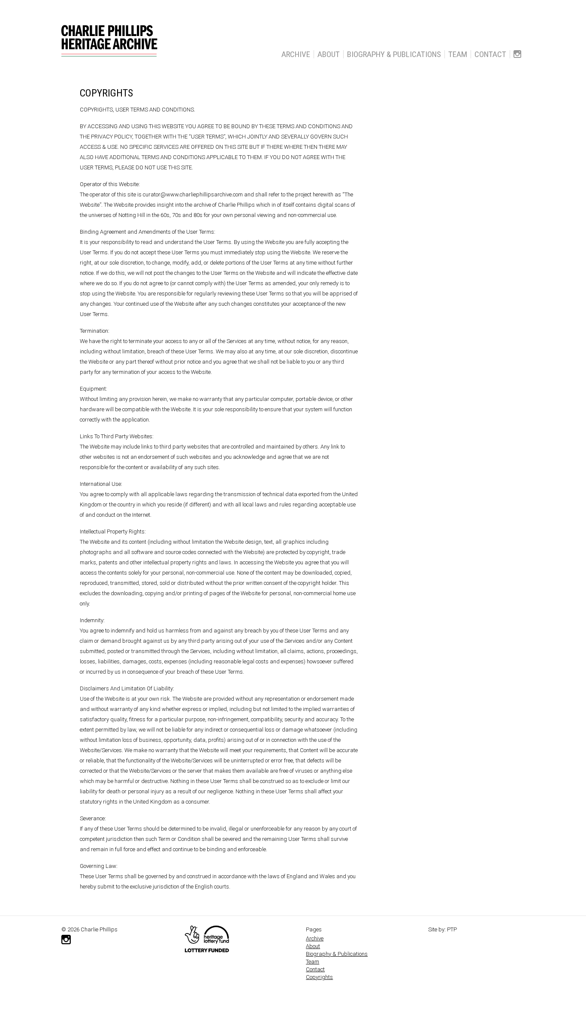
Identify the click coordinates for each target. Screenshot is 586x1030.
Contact (490, 54)
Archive (295, 54)
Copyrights (319, 977)
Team (457, 54)
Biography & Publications (394, 54)
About (328, 54)
